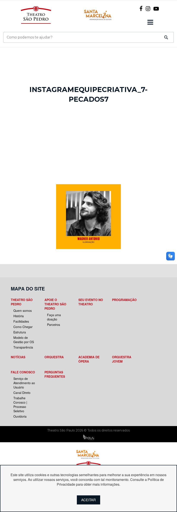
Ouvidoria (20, 416)
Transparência (23, 347)
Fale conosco (23, 372)
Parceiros (53, 324)
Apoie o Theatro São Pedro (55, 304)
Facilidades (21, 321)
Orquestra (54, 357)
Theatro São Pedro (22, 302)
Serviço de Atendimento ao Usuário (24, 382)
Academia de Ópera (89, 359)
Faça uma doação (54, 317)
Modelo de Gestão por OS (23, 339)
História (18, 316)
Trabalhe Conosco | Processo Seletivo (20, 404)
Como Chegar (23, 327)
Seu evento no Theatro (90, 302)
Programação (124, 300)
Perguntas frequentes (54, 374)
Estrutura (19, 332)
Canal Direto (21, 392)
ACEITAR (88, 499)
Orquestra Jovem (121, 359)
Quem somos (22, 310)
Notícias (18, 357)
